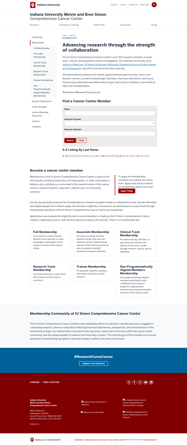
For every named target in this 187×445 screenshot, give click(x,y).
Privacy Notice (113, 440)
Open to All (102, 440)
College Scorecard (90, 440)
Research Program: (72, 119)
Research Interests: (72, 129)
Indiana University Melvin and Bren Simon (68, 16)
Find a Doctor (51, 382)
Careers (35, 382)
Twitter (129, 382)
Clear (81, 140)
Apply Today (127, 191)
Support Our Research (93, 363)
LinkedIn (151, 382)
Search (70, 140)
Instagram (140, 382)
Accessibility (78, 440)
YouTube (145, 382)
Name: (67, 109)
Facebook (134, 382)
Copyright (122, 440)
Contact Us (34, 424)
